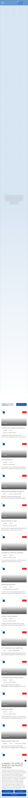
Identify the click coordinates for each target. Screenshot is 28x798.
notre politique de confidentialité (13, 788)
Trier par (3, 403)
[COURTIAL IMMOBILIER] (22, 2)
